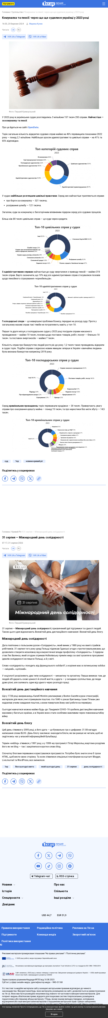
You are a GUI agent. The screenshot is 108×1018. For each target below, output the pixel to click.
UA (13, 30)
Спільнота (61, 891)
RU (19, 30)
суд (6, 461)
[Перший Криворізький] (54, 4)
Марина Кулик (36, 24)
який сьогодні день (50, 767)
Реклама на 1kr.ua (83, 927)
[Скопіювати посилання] (39, 479)
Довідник (8, 904)
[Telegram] (13, 479)
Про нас (59, 884)
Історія (7, 891)
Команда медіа (46, 934)
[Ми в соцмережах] (38, 855)
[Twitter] (30, 479)
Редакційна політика (50, 927)
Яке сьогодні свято (24, 767)
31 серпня (72, 767)
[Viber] (22, 479)
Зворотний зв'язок (84, 934)
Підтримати (8, 4)
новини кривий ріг (34, 461)
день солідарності (93, 767)
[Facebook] (5, 479)
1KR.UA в (16, 37)
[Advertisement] (54, 507)
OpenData (33, 127)
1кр (17, 461)
